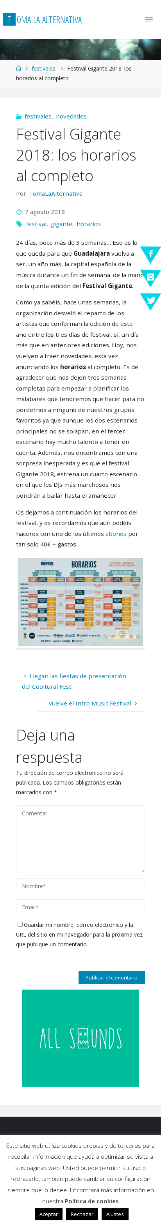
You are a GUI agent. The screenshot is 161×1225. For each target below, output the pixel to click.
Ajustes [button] (115, 1214)
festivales (43, 68)
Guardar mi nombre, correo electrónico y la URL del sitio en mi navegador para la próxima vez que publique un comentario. (79, 934)
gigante (61, 224)
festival (36, 224)
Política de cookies (92, 1201)
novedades (71, 116)
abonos (117, 533)
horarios (89, 224)
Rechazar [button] (82, 1214)
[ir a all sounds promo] (80, 1037)
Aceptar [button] (48, 1214)
